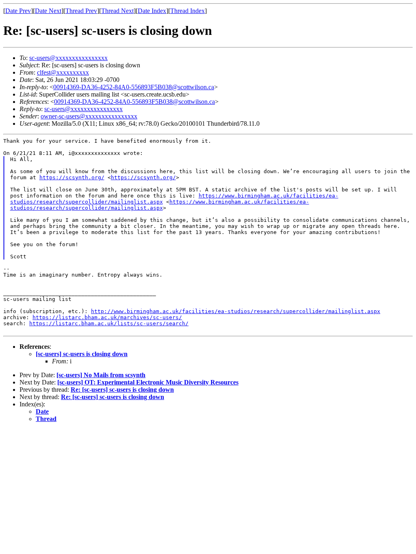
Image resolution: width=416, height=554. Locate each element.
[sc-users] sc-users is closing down (82, 353)
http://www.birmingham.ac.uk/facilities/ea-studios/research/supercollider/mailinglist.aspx (235, 311)
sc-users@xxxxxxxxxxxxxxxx (68, 57)
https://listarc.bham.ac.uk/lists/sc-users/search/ (108, 323)
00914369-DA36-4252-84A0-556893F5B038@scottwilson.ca (133, 87)
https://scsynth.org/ (71, 177)
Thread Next (117, 10)
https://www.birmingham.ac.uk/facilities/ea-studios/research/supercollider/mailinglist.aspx (159, 205)
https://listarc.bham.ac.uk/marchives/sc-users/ (107, 317)
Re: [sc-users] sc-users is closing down (122, 389)
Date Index (152, 10)
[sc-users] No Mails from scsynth (100, 374)
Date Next (48, 10)
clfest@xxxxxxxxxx (63, 72)
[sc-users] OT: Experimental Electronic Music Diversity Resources (147, 382)
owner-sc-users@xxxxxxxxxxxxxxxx (89, 116)
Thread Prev (81, 10)
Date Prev (18, 10)
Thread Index (187, 10)
